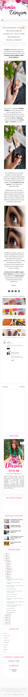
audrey (8, 342)
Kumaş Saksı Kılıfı (10, 608)
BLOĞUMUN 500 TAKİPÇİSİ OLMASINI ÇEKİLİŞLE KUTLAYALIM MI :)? (16, 521)
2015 (6, 623)
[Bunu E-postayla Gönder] (19, 291)
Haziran (9, 571)
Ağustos (9, 568)
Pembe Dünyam (15, 353)
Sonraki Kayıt (5, 386)
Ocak (8, 614)
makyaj (13, 45)
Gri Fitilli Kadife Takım (11, 589)
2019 (6, 617)
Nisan (8, 574)
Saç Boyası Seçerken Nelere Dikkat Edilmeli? (14, 580)
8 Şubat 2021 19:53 (15, 354)
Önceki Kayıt (22, 386)
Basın (5, 633)
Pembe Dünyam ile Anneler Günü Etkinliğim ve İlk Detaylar (17, 538)
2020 (6, 615)
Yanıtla (8, 348)
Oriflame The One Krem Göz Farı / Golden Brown (14, 591)
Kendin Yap (6, 640)
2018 (6, 619)
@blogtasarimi (17, 694)
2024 (6, 555)
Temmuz (9, 569)
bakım (5, 647)
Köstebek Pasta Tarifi (11, 610)
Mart (8, 576)
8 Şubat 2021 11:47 (11, 343)
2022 (6, 558)
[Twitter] (12, 291)
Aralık (8, 561)
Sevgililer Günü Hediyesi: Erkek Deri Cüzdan (14, 599)
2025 (6, 553)
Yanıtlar (9, 351)
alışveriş (6, 645)
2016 (6, 622)
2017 (6, 620)
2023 (6, 557)
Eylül (8, 566)
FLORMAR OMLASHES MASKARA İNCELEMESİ (15, 526)
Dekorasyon (7, 635)
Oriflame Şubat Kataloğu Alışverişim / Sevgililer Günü (15, 602)
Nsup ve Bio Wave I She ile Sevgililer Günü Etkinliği (15, 586)
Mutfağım (6, 642)
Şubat (8, 577)
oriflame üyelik (15, 46)
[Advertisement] (14, 411)
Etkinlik (5, 638)
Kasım (8, 563)
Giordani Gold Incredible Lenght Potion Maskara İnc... (13, 605)
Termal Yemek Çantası (11, 594)
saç (5, 651)
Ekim (8, 564)
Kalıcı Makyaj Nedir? (11, 612)
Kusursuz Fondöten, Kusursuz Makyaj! (13, 583)
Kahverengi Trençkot (11, 596)
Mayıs (8, 573)
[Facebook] (9, 291)
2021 (6, 560)
